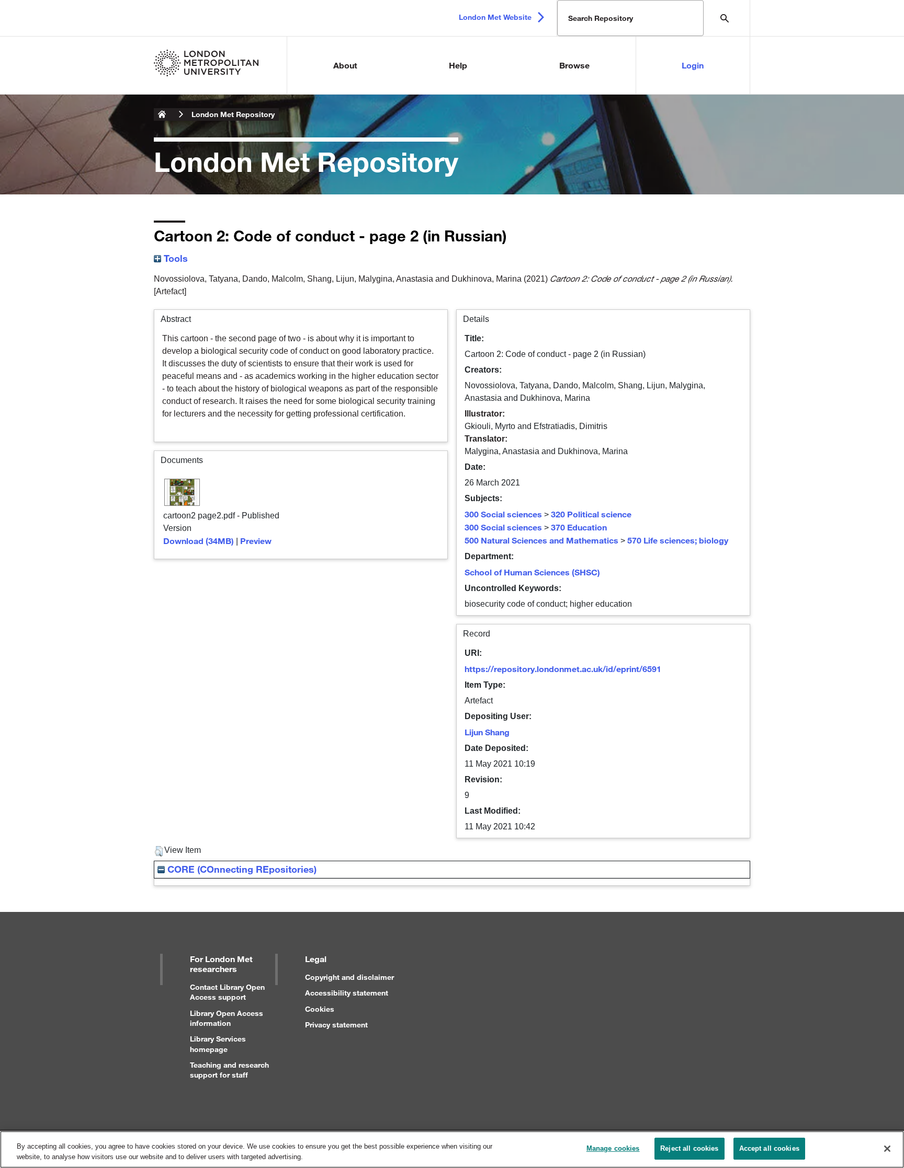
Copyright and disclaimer (349, 977)
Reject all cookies (689, 1148)
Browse (574, 65)
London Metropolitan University (162, 114)
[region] (452, 1149)
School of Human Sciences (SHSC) (532, 572)
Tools (174, 258)
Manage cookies (613, 1148)
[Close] (887, 1148)
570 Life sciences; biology (677, 540)
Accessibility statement (346, 992)
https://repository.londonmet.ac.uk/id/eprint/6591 (563, 669)
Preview (256, 541)
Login (693, 65)
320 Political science (591, 514)
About (345, 65)
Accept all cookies (769, 1148)
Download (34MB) (198, 541)
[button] (159, 851)
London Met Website (495, 17)
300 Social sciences (503, 514)
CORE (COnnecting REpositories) (241, 869)
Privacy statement (336, 1024)
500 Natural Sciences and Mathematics (541, 540)
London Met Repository (233, 114)
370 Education (579, 527)
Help (458, 65)
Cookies (319, 1008)
